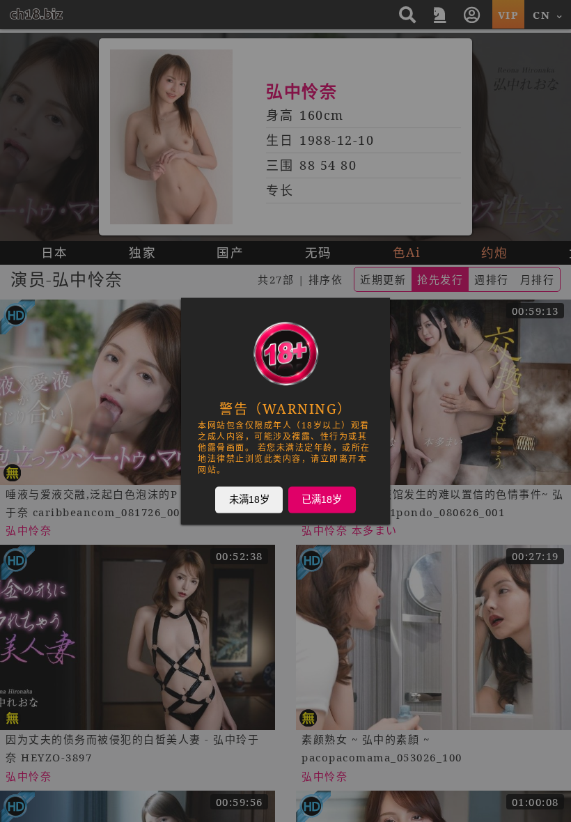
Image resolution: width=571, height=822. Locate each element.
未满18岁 (249, 499)
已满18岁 (322, 499)
